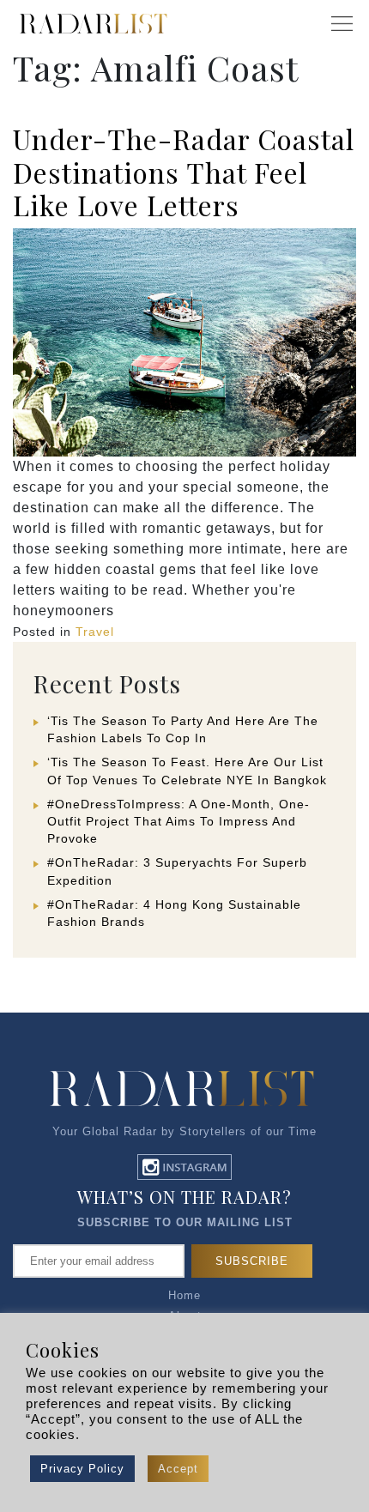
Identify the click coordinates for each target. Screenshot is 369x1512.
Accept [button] (178, 1468)
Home (184, 1295)
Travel (95, 631)
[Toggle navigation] (341, 24)
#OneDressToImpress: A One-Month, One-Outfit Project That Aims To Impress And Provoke (178, 821)
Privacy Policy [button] (82, 1468)
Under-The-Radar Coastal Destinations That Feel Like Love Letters (183, 171)
